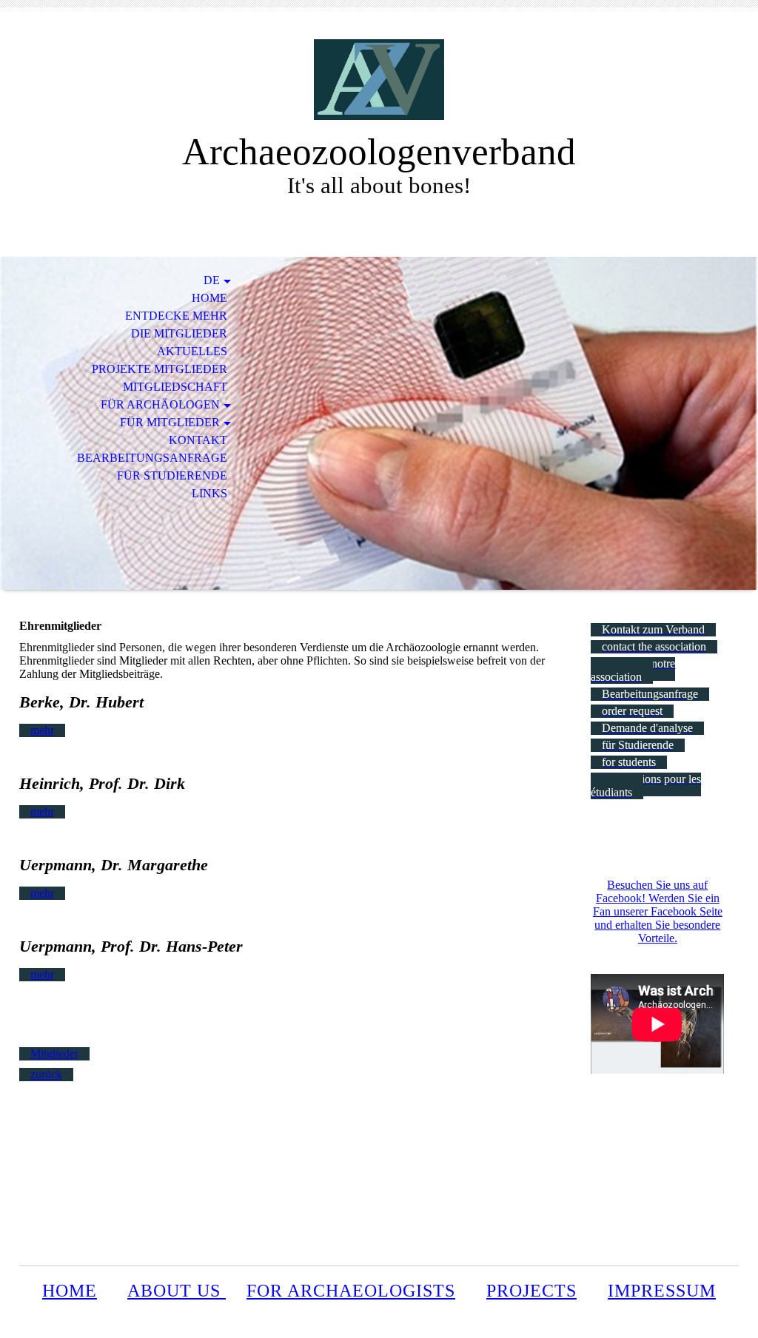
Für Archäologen (160, 404)
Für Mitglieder (170, 422)
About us (176, 1290)
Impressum (662, 1290)
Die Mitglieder (179, 333)
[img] (379, 79)
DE (212, 280)
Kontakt (198, 440)
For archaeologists (350, 1290)
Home (209, 298)
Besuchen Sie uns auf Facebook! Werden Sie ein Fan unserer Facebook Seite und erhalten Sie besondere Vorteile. (657, 911)
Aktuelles (192, 351)
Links (209, 493)
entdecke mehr (176, 315)
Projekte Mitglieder (159, 369)
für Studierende (172, 475)
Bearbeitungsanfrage (152, 457)
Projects (531, 1290)
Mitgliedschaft (175, 386)
